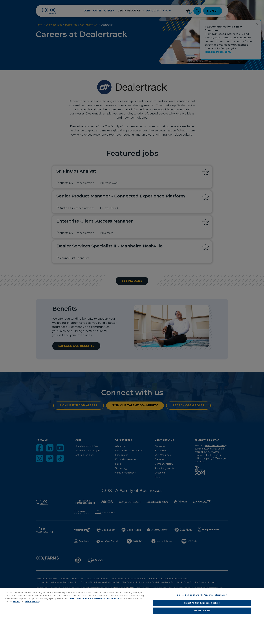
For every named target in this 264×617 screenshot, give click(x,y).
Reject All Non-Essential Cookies (202, 603)
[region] (132, 602)
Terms (16, 601)
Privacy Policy (32, 601)
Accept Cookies (202, 610)
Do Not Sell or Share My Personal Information (93, 598)
